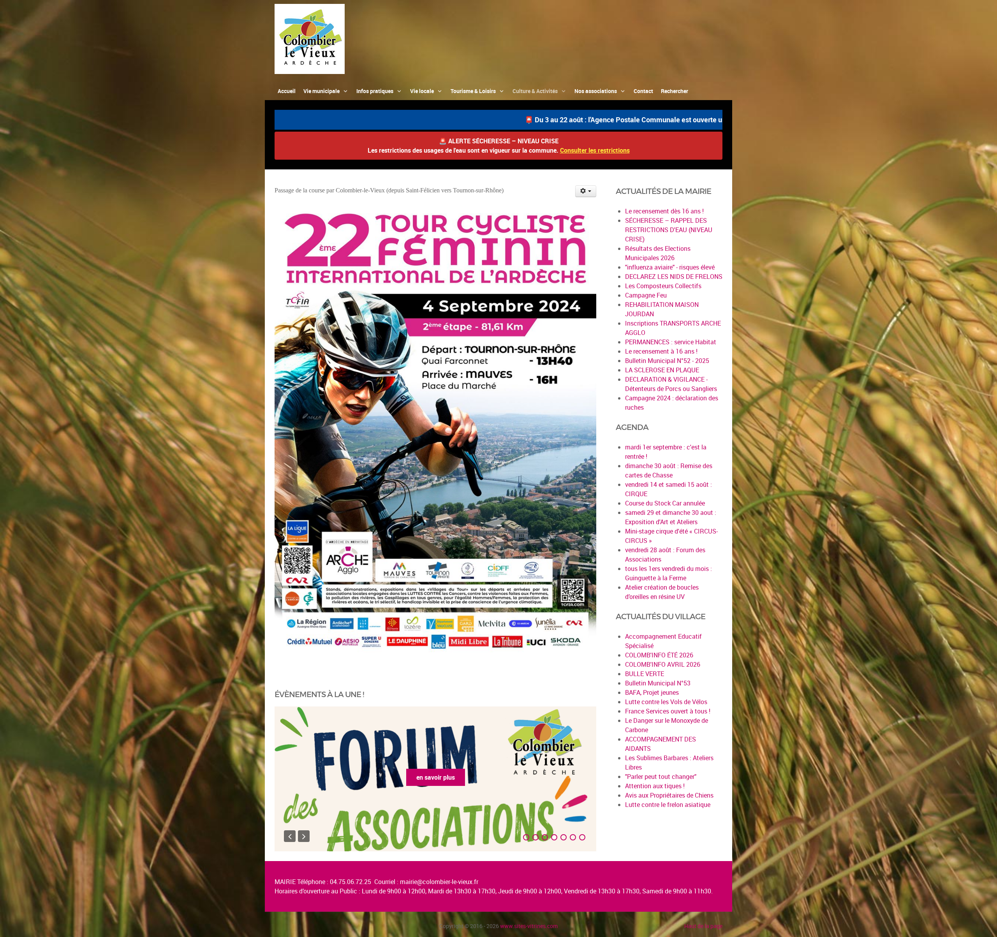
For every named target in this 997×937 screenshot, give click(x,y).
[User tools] (586, 191)
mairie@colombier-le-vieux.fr (439, 881)
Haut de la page (703, 926)
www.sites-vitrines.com (529, 926)
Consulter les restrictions (595, 150)
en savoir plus (435, 777)
